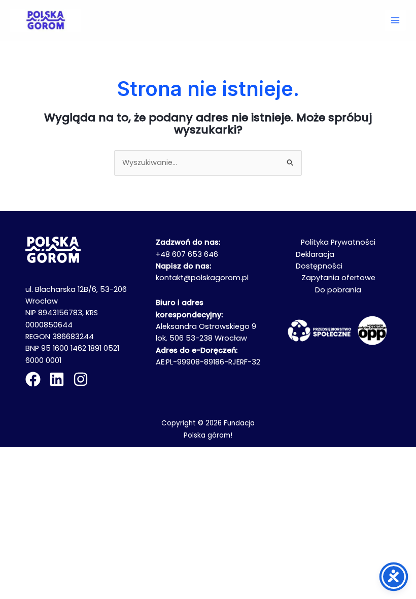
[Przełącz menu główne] (395, 20)
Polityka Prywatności (338, 242)
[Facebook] (33, 379)
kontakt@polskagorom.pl (202, 278)
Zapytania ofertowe (338, 278)
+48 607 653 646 (187, 254)
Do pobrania (338, 290)
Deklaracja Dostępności (319, 260)
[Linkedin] (56, 379)
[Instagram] (80, 379)
